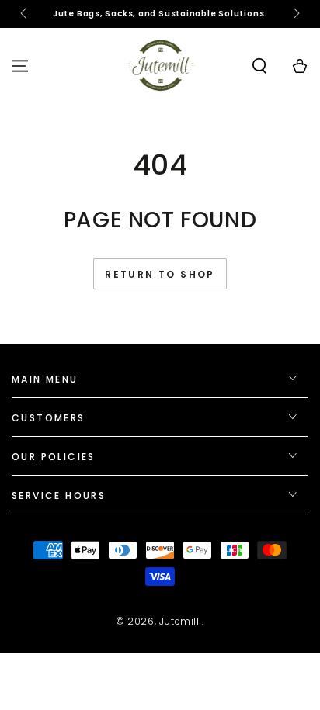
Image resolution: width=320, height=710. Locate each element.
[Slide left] (25, 14)
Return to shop (160, 274)
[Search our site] (259, 66)
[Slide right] (295, 14)
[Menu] (20, 66)
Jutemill (180, 621)
